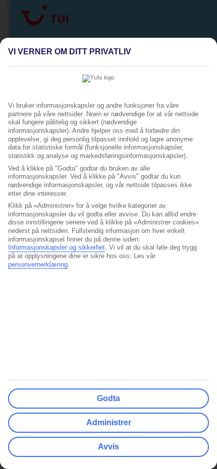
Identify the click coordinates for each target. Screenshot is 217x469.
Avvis (108, 446)
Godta (108, 398)
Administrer (108, 422)
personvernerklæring (38, 264)
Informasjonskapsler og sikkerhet (56, 247)
